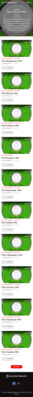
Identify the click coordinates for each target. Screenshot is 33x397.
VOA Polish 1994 (9, 222)
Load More (16, 366)
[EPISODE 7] (16, 178)
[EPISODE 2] (16, 339)
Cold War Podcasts (12, 392)
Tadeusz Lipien (7, 63)
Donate (28, 3)
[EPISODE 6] (16, 210)
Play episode (8, 68)
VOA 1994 (17, 58)
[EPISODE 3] (16, 307)
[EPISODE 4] (16, 275)
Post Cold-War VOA (7, 58)
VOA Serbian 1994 (10, 125)
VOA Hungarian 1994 (11, 61)
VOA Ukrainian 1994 (11, 319)
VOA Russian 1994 (10, 158)
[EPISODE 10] (16, 48)
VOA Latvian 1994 (10, 287)
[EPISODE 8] (16, 113)
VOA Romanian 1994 (11, 190)
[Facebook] (14, 383)
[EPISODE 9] (16, 81)
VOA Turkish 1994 (10, 352)
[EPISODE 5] (16, 242)
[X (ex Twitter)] (18, 383)
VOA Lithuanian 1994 (11, 255)
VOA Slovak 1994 (9, 93)
